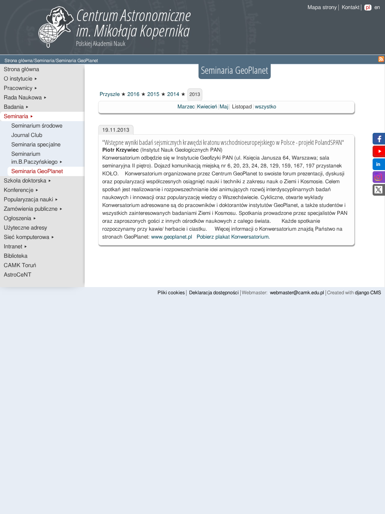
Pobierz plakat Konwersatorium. (233, 237)
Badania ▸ (16, 107)
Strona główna (19, 61)
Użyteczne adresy (25, 228)
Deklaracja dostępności (214, 292)
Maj (224, 106)
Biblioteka (15, 256)
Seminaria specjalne (36, 145)
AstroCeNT (17, 275)
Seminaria (44, 61)
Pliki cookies (171, 292)
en (377, 7)
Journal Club (26, 135)
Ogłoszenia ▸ (20, 218)
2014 (172, 94)
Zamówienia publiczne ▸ (33, 209)
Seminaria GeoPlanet (37, 171)
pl (368, 7)
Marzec (186, 106)
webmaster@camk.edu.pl (297, 292)
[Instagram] (378, 179)
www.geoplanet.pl (171, 237)
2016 (132, 94)
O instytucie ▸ (21, 79)
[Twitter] (378, 192)
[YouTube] (379, 153)
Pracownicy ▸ (21, 88)
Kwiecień (207, 106)
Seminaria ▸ (18, 116)
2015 (152, 94)
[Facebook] (378, 140)
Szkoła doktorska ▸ (28, 181)
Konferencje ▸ (21, 190)
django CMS (368, 292)
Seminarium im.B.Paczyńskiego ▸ (37, 158)
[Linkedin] (378, 166)
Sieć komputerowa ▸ (29, 237)
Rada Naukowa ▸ (25, 97)
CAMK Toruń (20, 265)
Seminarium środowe (36, 126)
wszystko (265, 106)
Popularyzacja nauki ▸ (31, 199)
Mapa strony (322, 7)
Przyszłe (109, 94)
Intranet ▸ (15, 246)
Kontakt (350, 7)
